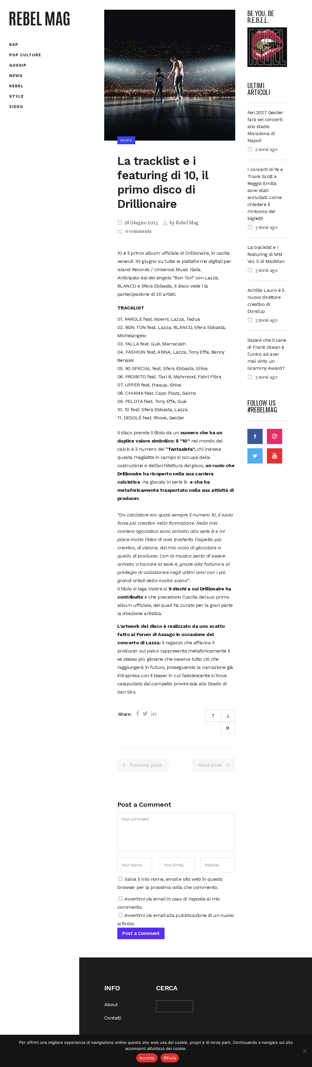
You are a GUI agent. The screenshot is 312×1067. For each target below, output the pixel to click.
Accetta (146, 1057)
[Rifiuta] (304, 1051)
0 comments (138, 231)
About (111, 1004)
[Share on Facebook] (137, 713)
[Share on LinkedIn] (153, 713)
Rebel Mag (187, 223)
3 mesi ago (266, 227)
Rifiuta (170, 1057)
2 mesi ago (266, 149)
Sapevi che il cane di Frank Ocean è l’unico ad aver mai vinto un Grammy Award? (266, 354)
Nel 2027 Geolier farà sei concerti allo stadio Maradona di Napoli (265, 126)
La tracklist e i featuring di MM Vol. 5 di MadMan (265, 254)
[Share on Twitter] (145, 713)
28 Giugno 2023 (140, 223)
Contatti (112, 1018)
